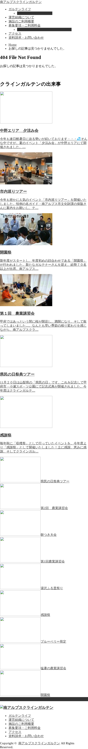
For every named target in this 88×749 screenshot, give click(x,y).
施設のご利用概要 (21, 21)
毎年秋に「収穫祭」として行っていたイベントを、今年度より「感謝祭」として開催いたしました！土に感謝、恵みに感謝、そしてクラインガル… (43, 447)
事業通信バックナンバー (34, 13)
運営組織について (21, 17)
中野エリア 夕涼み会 (19, 130)
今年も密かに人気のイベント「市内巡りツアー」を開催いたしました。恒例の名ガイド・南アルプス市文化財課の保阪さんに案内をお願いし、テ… (43, 204)
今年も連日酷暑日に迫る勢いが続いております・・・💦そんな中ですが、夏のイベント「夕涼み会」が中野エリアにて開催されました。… (43, 143)
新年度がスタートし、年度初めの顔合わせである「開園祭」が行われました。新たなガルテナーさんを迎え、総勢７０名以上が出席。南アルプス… (43, 264)
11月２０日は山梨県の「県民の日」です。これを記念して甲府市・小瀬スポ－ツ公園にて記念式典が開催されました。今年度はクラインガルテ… (43, 386)
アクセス (15, 33)
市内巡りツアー (13, 191)
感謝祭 (6, 435)
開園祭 (6, 252)
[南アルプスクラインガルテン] (26, 707)
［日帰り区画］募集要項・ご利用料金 (44, 29)
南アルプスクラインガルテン (21, 2)
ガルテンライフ (20, 9)
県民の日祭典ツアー (17, 374)
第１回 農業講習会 (17, 313)
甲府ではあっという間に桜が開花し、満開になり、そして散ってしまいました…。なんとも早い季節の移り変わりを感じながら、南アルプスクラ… (43, 325)
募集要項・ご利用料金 (25, 25)
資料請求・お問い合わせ (26, 37)
